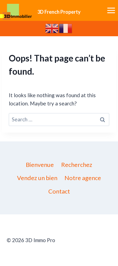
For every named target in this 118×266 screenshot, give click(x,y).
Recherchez (76, 164)
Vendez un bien (37, 177)
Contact (59, 191)
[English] (52, 28)
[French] (66, 28)
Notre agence (82, 177)
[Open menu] (111, 10)
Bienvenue (40, 164)
